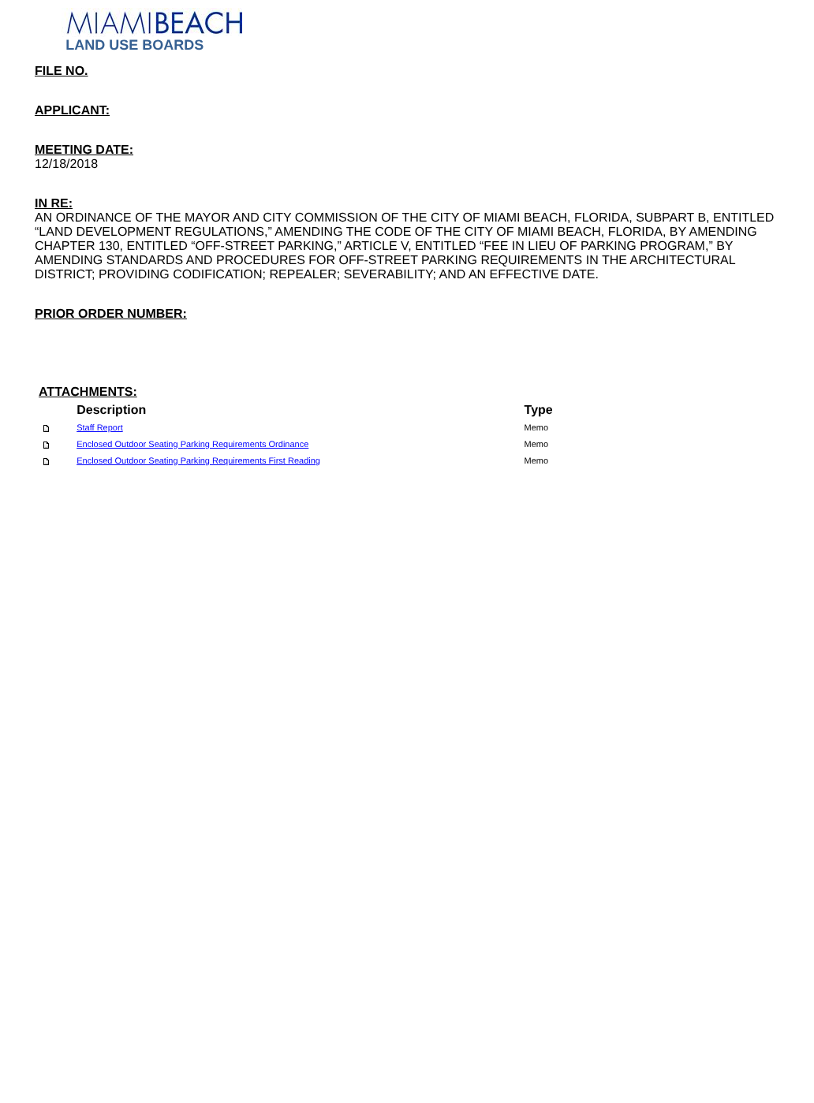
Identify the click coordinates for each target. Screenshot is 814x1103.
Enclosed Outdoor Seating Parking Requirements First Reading (198, 461)
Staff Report (100, 428)
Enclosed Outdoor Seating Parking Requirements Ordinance (192, 444)
